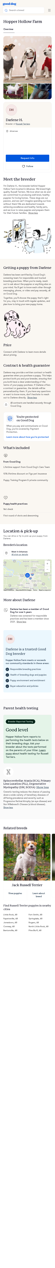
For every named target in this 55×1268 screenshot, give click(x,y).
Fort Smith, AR (35, 914)
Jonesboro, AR (10, 922)
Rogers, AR (34, 922)
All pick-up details (20, 554)
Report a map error (45, 590)
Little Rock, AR (10, 914)
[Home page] (9, 3)
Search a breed (16, 10)
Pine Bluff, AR (35, 930)
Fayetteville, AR (10, 918)
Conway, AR (9, 926)
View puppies (15, 893)
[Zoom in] (47, 563)
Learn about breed (39, 895)
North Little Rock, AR (39, 926)
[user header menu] (49, 10)
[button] (27, 59)
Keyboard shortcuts (8, 590)
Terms (35, 590)
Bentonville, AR (10, 930)
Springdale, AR (35, 918)
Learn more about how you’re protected (27, 437)
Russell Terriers (23, 124)
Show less (33, 213)
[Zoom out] (47, 569)
